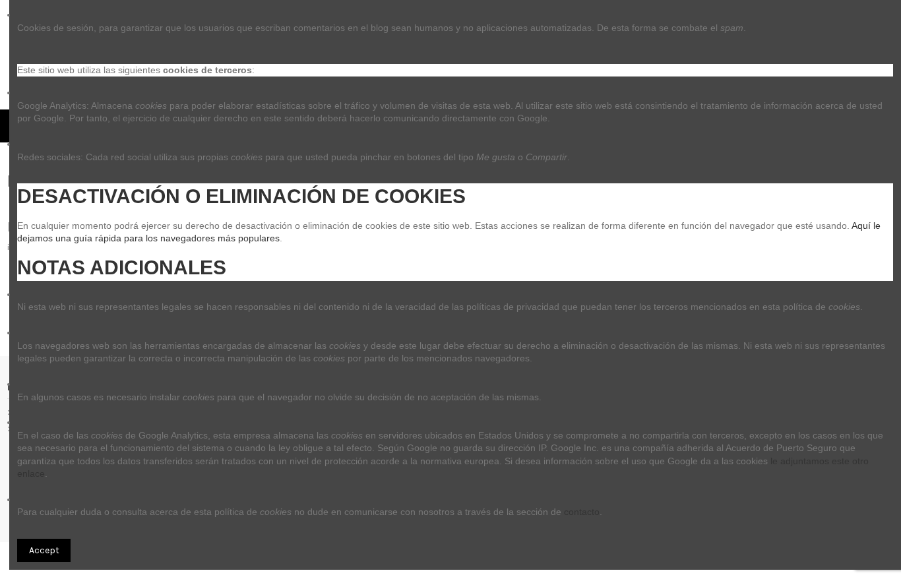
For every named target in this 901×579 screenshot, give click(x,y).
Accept (44, 550)
